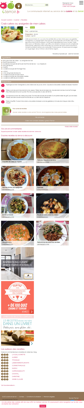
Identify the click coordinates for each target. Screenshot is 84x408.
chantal (15, 374)
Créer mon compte (69, 6)
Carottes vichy (7, 242)
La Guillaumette (18, 354)
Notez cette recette (71, 126)
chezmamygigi (42, 190)
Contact (21, 396)
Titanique (15, 360)
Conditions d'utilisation (33, 396)
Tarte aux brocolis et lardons (46, 160)
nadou (14, 368)
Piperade (40, 187)
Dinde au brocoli (7, 215)
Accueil (3, 20)
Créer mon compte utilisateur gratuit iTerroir (40, 120)
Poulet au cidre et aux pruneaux (47, 215)
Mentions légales (49, 396)
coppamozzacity (18, 371)
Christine (15, 376)
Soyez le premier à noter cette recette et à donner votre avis (21, 131)
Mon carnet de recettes (20, 108)
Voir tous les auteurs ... (8, 385)
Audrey (15, 357)
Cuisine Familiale (18, 365)
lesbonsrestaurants (20, 363)
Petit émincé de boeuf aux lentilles (48, 242)
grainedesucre (43, 162)
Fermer (43, 406)
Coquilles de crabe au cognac (12, 161)
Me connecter (67, 4)
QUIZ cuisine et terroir (9, 396)
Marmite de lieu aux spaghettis (12, 187)
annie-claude (17, 379)
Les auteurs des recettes (12, 349)
